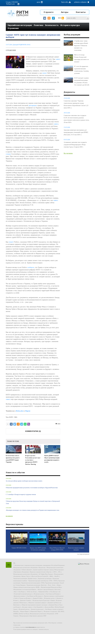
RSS (60, 18)
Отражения (13, 28)
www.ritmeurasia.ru (30, 627)
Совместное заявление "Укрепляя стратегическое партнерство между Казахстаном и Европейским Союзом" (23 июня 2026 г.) (76, 104)
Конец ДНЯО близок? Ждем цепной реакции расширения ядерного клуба (51, 459)
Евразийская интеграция (20, 25)
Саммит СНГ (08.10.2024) (19, 548)
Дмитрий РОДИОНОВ (19, 44)
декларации (33, 105)
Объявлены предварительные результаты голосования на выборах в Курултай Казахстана (32, 487)
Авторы (64, 12)
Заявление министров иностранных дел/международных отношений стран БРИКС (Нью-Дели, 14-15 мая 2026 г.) (76, 132)
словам (8, 154)
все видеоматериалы (83, 554)
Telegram (27, 411)
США (15, 417)
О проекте (49, 12)
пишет (44, 73)
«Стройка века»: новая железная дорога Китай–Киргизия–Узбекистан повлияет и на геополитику (81, 45)
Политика (38, 25)
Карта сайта (64, 2)
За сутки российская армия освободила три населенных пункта (24, 481)
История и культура (70, 25)
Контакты (81, 12)
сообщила (30, 267)
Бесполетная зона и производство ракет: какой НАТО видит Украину (13, 459)
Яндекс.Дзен (20, 411)
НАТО (11, 417)
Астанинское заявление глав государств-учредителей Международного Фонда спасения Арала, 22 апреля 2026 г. (75, 144)
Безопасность (52, 25)
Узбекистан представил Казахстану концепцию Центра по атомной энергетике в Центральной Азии (33, 502)
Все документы (68, 153)
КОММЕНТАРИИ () (33, 431)
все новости (9, 516)
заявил (58, 59)
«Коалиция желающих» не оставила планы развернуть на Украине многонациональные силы (32, 510)
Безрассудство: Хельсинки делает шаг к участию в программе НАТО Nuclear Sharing (32, 460)
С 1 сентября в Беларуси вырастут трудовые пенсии (21, 494)
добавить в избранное (80, 2)
